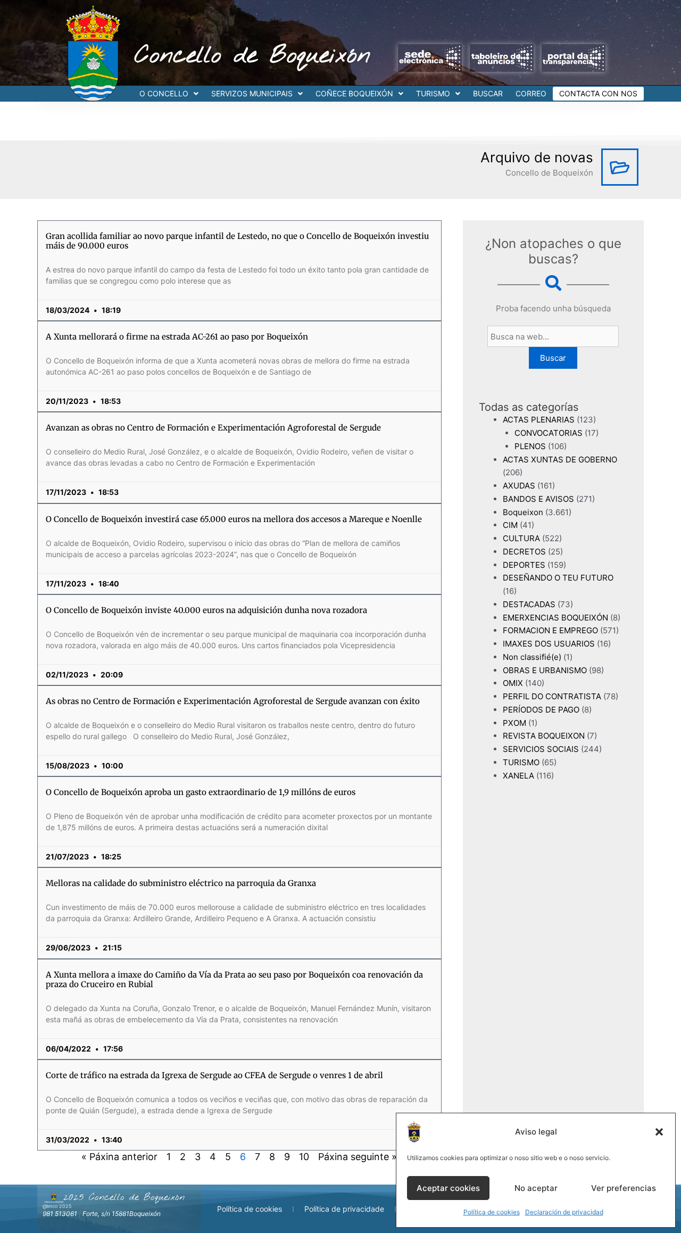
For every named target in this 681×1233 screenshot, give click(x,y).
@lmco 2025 (57, 1206)
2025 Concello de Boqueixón (124, 1197)
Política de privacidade (344, 1208)
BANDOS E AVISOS (538, 499)
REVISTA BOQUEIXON (544, 736)
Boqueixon (523, 512)
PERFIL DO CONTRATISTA (552, 696)
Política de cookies (491, 1212)
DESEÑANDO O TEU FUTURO (558, 578)
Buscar (553, 358)
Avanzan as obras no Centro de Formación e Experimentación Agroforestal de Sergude (213, 428)
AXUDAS (519, 486)
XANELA (518, 776)
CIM (510, 525)
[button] (659, 1132)
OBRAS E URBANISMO (545, 670)
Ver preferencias (623, 1188)
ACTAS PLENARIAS (539, 420)
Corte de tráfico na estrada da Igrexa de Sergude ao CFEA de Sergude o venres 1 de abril (214, 1075)
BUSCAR (488, 93)
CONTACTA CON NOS (598, 93)
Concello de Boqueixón (252, 56)
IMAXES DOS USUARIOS (549, 644)
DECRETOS (524, 552)
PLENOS (530, 446)
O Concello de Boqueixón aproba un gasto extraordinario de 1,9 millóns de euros (200, 792)
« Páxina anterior (119, 1156)
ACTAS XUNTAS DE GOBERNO (560, 459)
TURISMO (433, 93)
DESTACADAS (529, 604)
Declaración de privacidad (564, 1212)
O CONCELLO (163, 93)
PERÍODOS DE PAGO (541, 710)
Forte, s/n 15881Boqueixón (121, 1214)
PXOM (514, 723)
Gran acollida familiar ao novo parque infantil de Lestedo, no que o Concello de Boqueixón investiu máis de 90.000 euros (237, 241)
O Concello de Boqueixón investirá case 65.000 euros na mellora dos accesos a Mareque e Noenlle (234, 519)
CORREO (531, 93)
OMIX (513, 683)
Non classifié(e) (532, 657)
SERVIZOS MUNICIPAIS (252, 93)
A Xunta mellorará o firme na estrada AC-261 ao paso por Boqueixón (177, 337)
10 (304, 1156)
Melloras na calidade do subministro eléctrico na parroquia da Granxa (181, 883)
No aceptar (536, 1188)
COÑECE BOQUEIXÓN (354, 93)
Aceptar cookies (448, 1188)
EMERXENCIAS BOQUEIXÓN (555, 618)
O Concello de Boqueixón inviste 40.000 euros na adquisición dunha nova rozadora (206, 610)
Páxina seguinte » (357, 1156)
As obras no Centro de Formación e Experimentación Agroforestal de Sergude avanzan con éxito (233, 701)
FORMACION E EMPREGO (550, 630)
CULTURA (521, 538)
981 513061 (60, 1214)
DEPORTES (524, 565)
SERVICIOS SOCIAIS (541, 749)
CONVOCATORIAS (548, 433)
